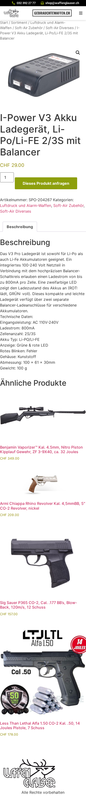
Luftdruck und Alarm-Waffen (25, 205)
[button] (80, 13)
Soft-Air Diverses (60, 28)
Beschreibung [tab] (20, 226)
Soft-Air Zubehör (29, 28)
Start (4, 22)
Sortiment (19, 22)
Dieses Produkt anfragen (46, 183)
